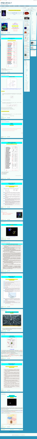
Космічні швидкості (28, 27)
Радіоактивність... (4, 310)
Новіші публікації (3, 429)
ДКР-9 (2, 33)
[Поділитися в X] (8, 18)
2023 (25, 61)
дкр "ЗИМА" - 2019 (4, 21)
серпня (26, 84)
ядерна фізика (5, 239)
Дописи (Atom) (13, 431)
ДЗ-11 (31, 15)
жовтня (26, 82)
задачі (31, 23)
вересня (26, 83)
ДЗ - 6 (2, 362)
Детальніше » (2, 116)
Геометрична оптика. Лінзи (28, 22)
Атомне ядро (3, 334)
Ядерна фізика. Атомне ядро (5, 242)
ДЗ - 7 (2, 274)
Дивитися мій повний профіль (35, 43)
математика (3, 118)
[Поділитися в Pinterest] (9, 18)
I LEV (34, 42)
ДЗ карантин (32, 13)
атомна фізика (3, 271)
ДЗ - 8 (2, 181)
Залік (2, 210)
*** (1, 9)
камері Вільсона (4, 328)
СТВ (31, 36)
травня (26, 86)
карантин (32, 25)
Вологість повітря (28, 54)
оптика (31, 34)
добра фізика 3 (6, 2)
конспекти (32, 26)
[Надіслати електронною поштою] (7, 18)
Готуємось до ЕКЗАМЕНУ (5, 121)
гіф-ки (2, 239)
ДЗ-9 (2, 137)
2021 (25, 62)
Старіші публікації (21, 429)
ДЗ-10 (31, 14)
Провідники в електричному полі (28, 43)
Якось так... (3, 140)
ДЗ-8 (31, 16)
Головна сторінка (12, 429)
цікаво (31, 37)
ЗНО (31, 24)
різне (31, 35)
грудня (26, 65)
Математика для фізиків (5, 75)
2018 (25, 64)
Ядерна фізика (3, 394)
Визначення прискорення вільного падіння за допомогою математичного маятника (26, 49)
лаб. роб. (32, 27)
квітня (26, 87)
